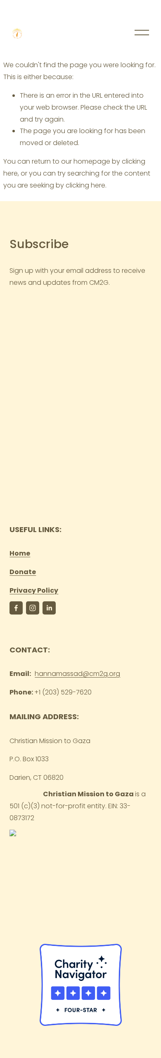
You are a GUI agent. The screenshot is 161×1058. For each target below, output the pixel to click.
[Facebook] (16, 608)
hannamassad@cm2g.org (77, 673)
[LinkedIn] (49, 608)
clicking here (85, 185)
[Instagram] (32, 608)
